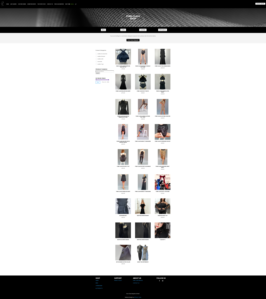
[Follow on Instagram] (163, 281)
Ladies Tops (101, 64)
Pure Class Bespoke (59, 4)
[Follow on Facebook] (159, 281)
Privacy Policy (118, 280)
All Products (162, 30)
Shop (66, 4)
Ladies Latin (100, 59)
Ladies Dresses (101, 56)
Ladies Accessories (102, 53)
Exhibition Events (31, 4)
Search (97, 73)
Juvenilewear (99, 285)
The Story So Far (41, 4)
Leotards (100, 61)
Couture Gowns (22, 4)
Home (7, 4)
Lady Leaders (13, 4)
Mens (103, 30)
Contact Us (50, 4)
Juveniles (142, 30)
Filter (98, 82)
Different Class (137, 297)
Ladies (123, 30)
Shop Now (260, 4)
